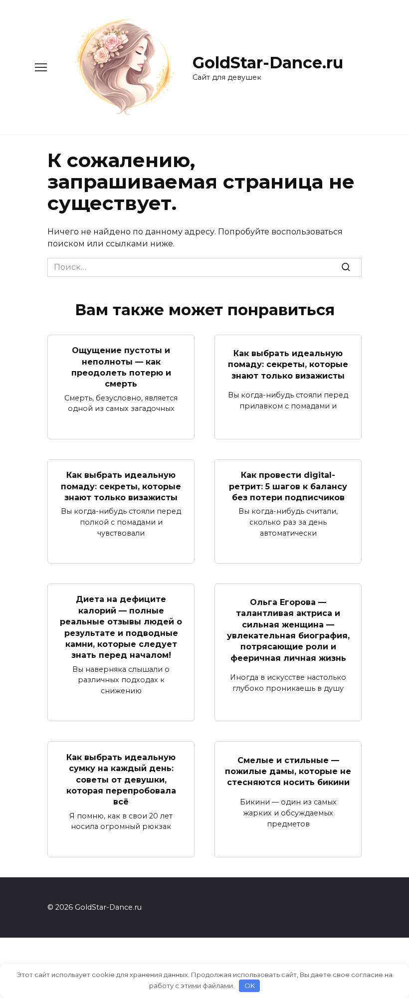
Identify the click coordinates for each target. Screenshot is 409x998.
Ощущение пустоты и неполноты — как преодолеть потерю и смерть (121, 367)
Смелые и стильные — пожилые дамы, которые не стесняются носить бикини (288, 771)
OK (249, 986)
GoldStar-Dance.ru (268, 62)
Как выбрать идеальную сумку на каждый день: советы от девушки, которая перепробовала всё (121, 779)
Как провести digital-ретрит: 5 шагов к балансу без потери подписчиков (288, 486)
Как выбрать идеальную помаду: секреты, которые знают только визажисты (288, 364)
